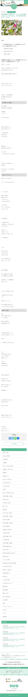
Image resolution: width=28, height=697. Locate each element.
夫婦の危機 (5, 589)
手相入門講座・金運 (7, 536)
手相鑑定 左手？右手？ (8, 469)
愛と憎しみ (5, 576)
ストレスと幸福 (6, 559)
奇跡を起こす (5, 476)
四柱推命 (5, 472)
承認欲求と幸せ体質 (7, 529)
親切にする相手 (7, 53)
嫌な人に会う (5, 593)
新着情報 (5, 616)
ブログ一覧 (14, 443)
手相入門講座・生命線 (7, 516)
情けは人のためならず (8, 51)
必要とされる (5, 499)
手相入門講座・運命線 (7, 496)
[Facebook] (10, 438)
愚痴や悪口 (5, 586)
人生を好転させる (6, 482)
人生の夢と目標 (6, 533)
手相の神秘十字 (6, 573)
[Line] (15, 438)
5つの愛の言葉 (6, 539)
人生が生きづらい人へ (7, 583)
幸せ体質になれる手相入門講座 (9, 563)
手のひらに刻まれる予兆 (8, 466)
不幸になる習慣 (6, 519)
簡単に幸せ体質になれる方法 (9, 553)
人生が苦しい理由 (6, 502)
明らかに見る (5, 452)
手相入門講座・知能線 (7, 522)
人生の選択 (5, 599)
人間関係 (5, 462)
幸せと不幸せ (5, 549)
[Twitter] (12, 438)
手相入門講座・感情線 (7, 543)
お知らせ (5, 610)
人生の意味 (5, 459)
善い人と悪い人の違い (7, 512)
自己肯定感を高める (7, 546)
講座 (4, 603)
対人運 (4, 489)
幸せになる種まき (11, 12)
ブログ (4, 613)
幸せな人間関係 (6, 526)
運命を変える (5, 556)
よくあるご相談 (6, 579)
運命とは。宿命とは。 (7, 569)
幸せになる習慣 (6, 456)
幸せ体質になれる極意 (8, 48)
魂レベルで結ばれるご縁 (8, 492)
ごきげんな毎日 (6, 486)
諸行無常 (5, 509)
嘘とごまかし (5, 506)
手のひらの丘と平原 (7, 566)
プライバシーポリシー (7, 606)
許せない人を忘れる (7, 479)
